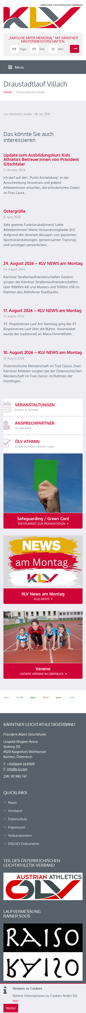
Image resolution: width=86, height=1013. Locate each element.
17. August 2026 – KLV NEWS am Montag (42, 310)
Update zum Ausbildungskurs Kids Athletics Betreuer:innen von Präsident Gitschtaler (41, 159)
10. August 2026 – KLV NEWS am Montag (42, 352)
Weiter (11, 1008)
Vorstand (15, 811)
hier (15, 1001)
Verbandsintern (20, 835)
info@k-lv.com (17, 769)
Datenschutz (17, 819)
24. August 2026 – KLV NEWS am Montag (43, 263)
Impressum (16, 827)
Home (7, 92)
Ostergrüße (14, 211)
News (12, 802)
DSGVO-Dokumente (23, 844)
